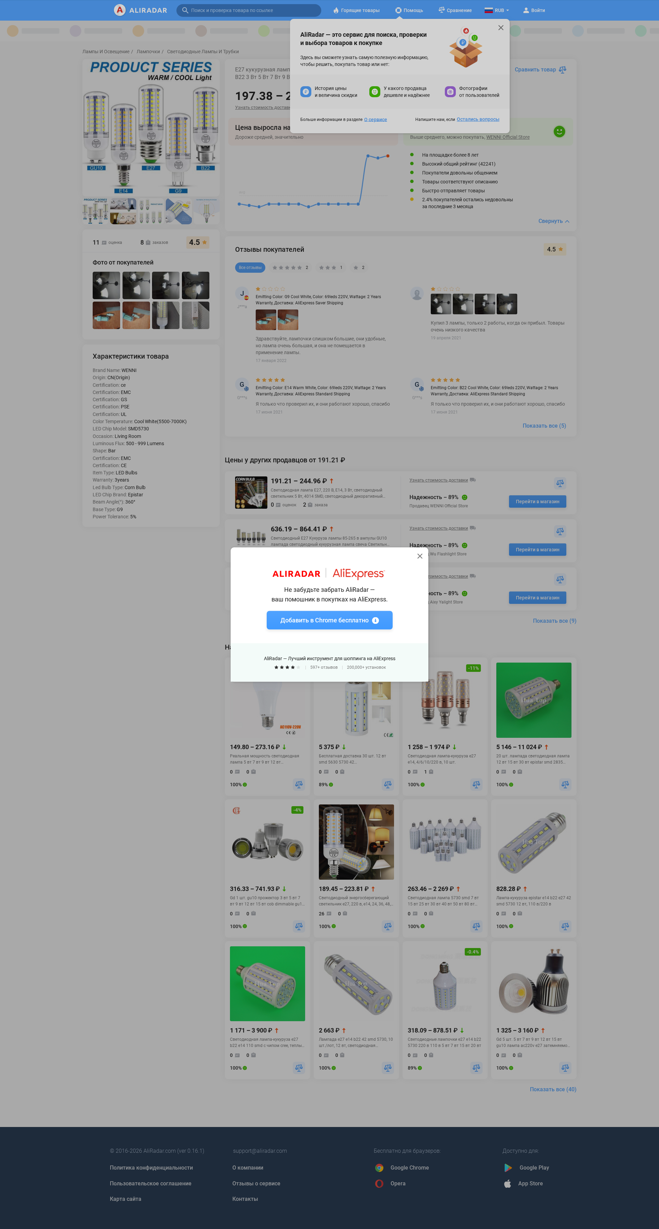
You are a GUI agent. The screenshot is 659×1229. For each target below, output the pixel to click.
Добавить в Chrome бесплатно (324, 620)
